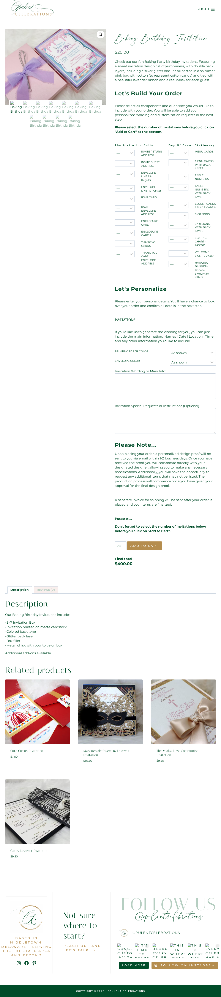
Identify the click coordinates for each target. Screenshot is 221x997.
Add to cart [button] (37, 769)
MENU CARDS (204, 151)
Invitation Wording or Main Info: (140, 371)
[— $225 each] (178, 239)
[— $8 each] (178, 225)
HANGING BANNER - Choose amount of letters (202, 270)
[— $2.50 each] (125, 188)
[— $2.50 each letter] (178, 264)
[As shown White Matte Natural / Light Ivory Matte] (193, 353)
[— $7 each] (178, 215)
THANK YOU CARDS (149, 244)
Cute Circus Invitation (27, 751)
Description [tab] (19, 589)
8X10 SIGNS (202, 214)
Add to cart (144, 546)
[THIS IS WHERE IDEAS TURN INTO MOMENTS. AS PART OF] (177, 951)
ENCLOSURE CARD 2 (149, 233)
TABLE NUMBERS (202, 177)
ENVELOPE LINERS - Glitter (151, 188)
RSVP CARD (149, 197)
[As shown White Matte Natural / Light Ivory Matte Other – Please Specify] (193, 362)
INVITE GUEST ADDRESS (150, 163)
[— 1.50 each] (125, 199)
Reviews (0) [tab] (46, 589)
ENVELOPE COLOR (127, 360)
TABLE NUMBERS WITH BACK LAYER (203, 191)
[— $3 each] (178, 153)
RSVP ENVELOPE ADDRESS (148, 210)
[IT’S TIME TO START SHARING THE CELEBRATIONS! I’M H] (142, 951)
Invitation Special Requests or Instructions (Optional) (157, 406)
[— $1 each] (125, 153)
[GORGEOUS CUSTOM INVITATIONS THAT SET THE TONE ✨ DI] (124, 951)
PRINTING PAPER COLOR (131, 351)
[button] (100, 34)
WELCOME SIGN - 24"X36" (204, 253)
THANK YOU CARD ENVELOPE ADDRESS (149, 258)
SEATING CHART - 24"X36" (201, 241)
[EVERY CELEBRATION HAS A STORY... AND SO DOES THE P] (212, 951)
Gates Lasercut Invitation (29, 851)
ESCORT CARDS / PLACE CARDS (205, 205)
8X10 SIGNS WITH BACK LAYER (203, 227)
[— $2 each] (125, 163)
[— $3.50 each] (178, 162)
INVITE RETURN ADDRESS (151, 153)
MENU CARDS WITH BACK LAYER (204, 164)
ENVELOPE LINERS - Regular (148, 176)
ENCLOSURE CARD (149, 222)
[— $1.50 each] (125, 174)
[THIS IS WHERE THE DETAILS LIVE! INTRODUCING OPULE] (195, 951)
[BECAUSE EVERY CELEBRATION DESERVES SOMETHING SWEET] (160, 951)
